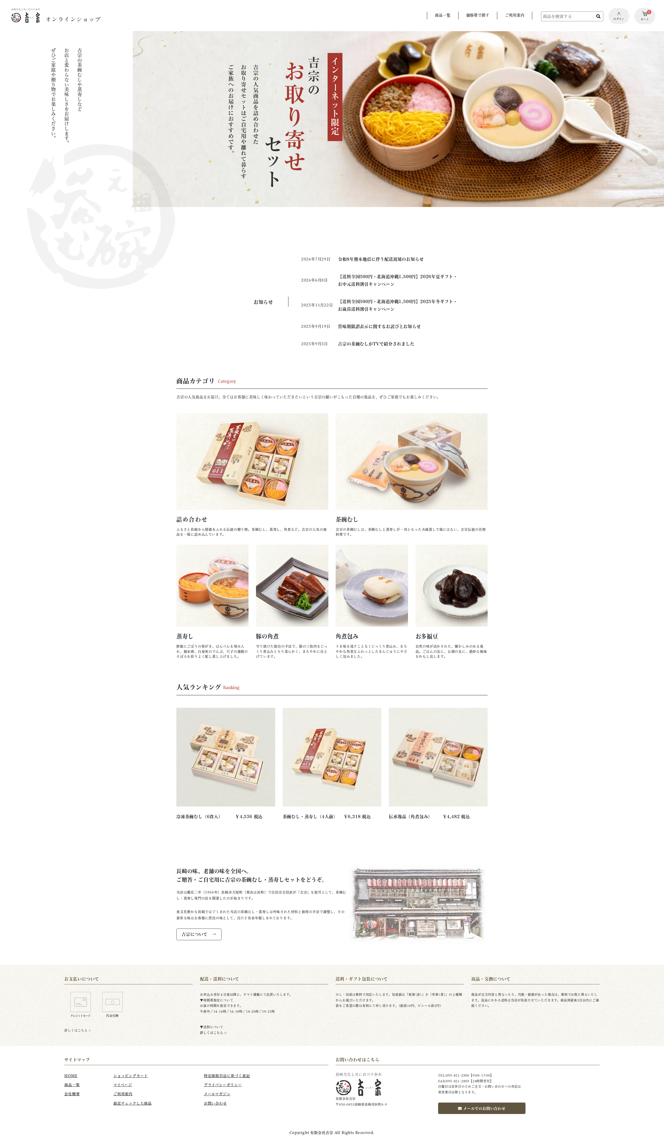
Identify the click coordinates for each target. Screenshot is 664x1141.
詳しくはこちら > (213, 1033)
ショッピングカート (130, 1075)
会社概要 (72, 1094)
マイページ (122, 1085)
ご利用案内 (123, 1094)
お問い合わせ (215, 1103)
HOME (70, 1075)
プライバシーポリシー (223, 1085)
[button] (398, 119)
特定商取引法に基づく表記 (227, 1075)
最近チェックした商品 (132, 1103)
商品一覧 (72, 1085)
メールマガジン (217, 1094)
